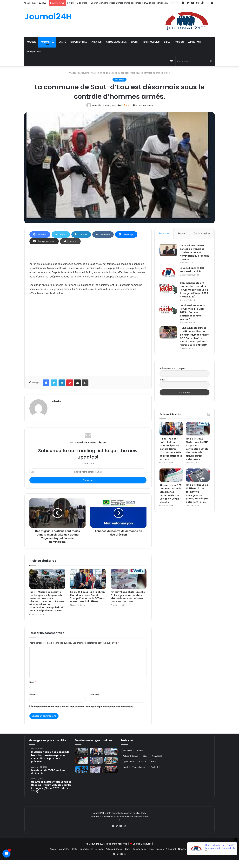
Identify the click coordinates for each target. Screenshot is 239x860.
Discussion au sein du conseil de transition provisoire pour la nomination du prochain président (194, 252)
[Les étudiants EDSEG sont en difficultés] (168, 272)
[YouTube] (121, 826)
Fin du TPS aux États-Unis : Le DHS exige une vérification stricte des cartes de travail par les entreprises (128, 596)
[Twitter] (118, 826)
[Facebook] (114, 826)
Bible (167, 42)
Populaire (164, 233)
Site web (94, 694)
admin (95, 105)
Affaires (96, 42)
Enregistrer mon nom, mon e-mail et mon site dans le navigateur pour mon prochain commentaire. (83, 706)
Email (162, 379)
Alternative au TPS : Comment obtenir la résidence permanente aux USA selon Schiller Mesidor (171, 493)
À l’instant (194, 42)
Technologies (151, 42)
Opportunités (78, 42)
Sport (134, 42)
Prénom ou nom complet (172, 368)
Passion (179, 42)
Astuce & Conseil (116, 42)
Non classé (157, 756)
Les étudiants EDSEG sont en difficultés (192, 269)
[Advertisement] (87, 335)
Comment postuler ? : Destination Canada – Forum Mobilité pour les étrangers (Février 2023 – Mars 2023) (194, 289)
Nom (32, 682)
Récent (182, 233)
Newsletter (34, 51)
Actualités (47, 42)
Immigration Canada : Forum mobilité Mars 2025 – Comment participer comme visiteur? (193, 312)
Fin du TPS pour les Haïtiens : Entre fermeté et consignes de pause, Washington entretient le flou (197, 493)
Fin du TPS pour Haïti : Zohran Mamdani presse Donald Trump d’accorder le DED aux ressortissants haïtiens (122, 2)
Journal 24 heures (142, 843)
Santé (62, 42)
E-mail (33, 694)
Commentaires (202, 233)
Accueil (31, 42)
